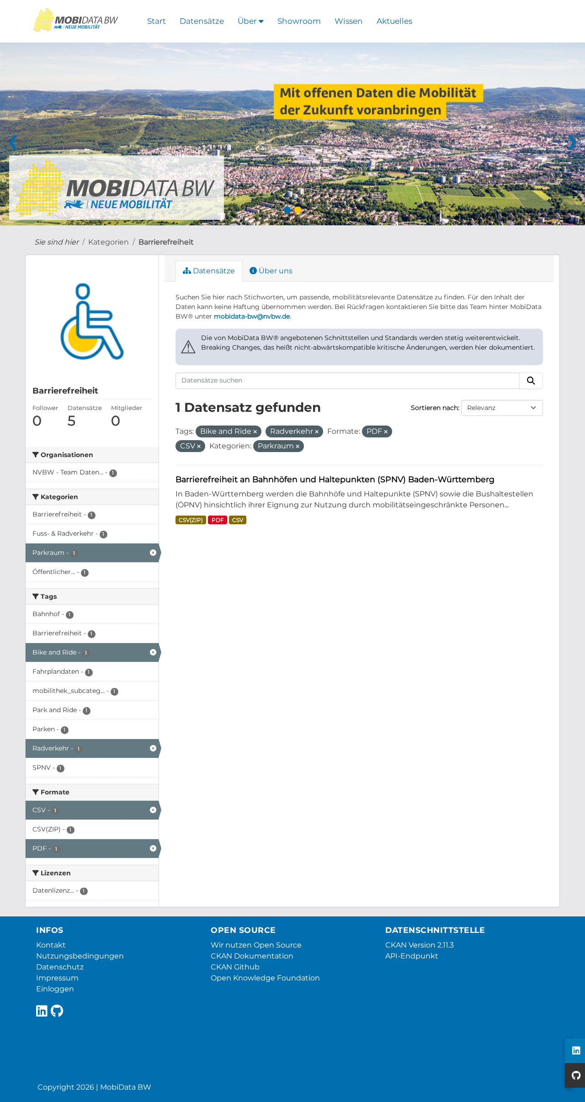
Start (156, 21)
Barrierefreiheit (166, 242)
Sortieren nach (434, 408)
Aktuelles (394, 21)
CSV (237, 519)
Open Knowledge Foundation (265, 978)
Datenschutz (60, 967)
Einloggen (55, 989)
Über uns (274, 270)
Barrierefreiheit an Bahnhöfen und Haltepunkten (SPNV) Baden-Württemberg (335, 479)
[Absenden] (531, 381)
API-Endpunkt (411, 956)
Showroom (299, 21)
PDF (218, 519)
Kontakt (51, 945)
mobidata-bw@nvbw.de (252, 316)
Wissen (349, 21)
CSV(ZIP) (191, 519)
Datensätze (202, 21)
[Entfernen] (255, 432)
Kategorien (108, 242)
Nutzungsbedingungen (80, 956)
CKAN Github (235, 967)
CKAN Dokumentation (252, 956)
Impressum (57, 978)
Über (248, 21)
